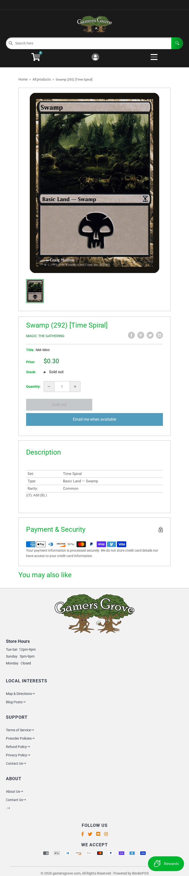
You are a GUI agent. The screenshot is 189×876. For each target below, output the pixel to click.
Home (23, 79)
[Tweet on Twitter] (150, 335)
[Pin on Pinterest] (140, 335)
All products (41, 79)
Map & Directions (19, 694)
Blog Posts (14, 702)
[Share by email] (159, 335)
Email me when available (94, 419)
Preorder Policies (19, 738)
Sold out (59, 404)
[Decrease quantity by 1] (49, 386)
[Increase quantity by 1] (75, 386)
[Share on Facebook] (131, 335)
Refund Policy (16, 747)
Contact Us (14, 763)
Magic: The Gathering (45, 336)
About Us (13, 791)
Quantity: (33, 386)
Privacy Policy (16, 755)
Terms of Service (18, 730)
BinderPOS (140, 873)
